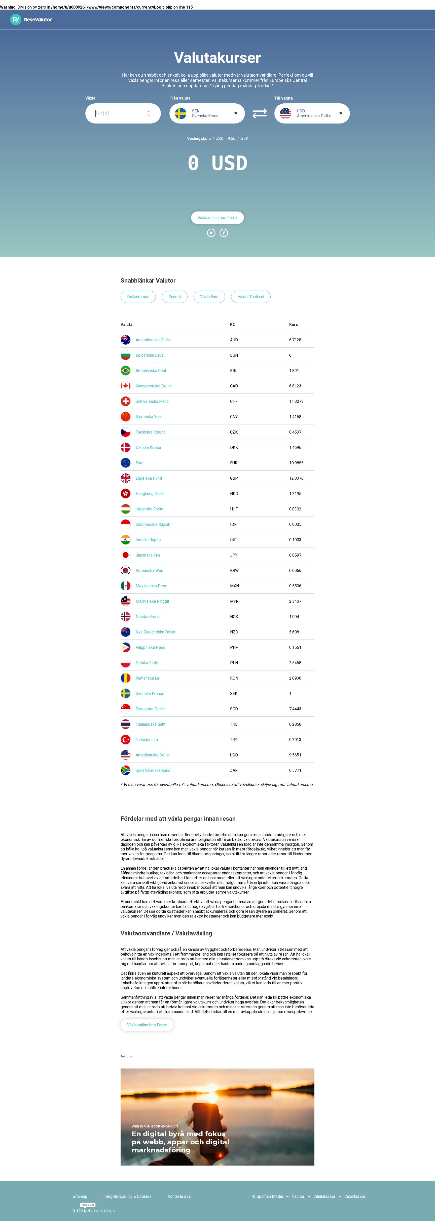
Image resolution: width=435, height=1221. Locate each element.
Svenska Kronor (149, 693)
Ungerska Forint (149, 509)
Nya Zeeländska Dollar (155, 632)
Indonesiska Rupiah (153, 524)
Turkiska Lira (147, 739)
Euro (139, 463)
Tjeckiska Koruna (150, 432)
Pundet (174, 296)
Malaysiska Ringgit (152, 601)
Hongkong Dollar (150, 493)
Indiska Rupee (148, 539)
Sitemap (80, 1196)
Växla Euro (209, 296)
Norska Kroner (148, 616)
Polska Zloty (147, 662)
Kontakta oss (179, 1196)
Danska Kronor (148, 447)
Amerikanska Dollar (153, 755)
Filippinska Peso (150, 647)
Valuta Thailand (251, 296)
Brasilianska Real (151, 370)
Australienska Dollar (153, 340)
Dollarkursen (138, 296)
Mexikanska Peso (151, 586)
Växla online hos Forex (217, 217)
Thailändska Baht (150, 724)
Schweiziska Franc (152, 401)
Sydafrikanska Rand (153, 770)
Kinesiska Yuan (149, 416)
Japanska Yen (148, 555)
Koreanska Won (149, 570)
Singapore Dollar (150, 709)
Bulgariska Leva (150, 355)
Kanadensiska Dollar (154, 386)
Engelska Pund (149, 478)
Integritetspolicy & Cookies (127, 1196)
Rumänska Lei (148, 678)
